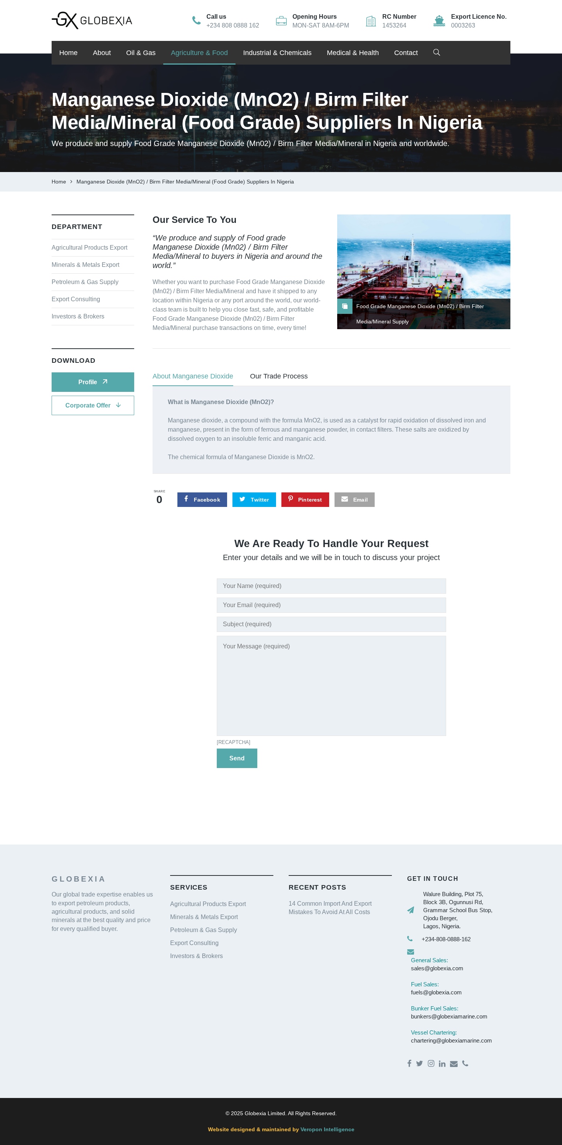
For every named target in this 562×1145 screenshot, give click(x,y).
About (102, 53)
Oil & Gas (141, 53)
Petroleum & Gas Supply (85, 282)
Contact (406, 53)
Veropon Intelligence (326, 1129)
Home (68, 53)
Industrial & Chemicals (277, 53)
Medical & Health (353, 53)
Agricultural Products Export (89, 247)
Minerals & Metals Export (85, 264)
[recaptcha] (233, 742)
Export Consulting (76, 299)
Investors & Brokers (78, 316)
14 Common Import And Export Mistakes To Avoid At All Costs (330, 907)
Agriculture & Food (199, 53)
